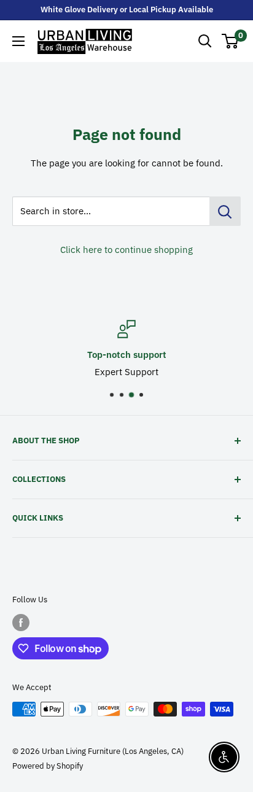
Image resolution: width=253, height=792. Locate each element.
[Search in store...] (225, 211)
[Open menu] (18, 41)
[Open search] (205, 41)
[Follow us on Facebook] (20, 622)
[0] (230, 41)
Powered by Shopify (47, 766)
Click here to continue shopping (126, 249)
